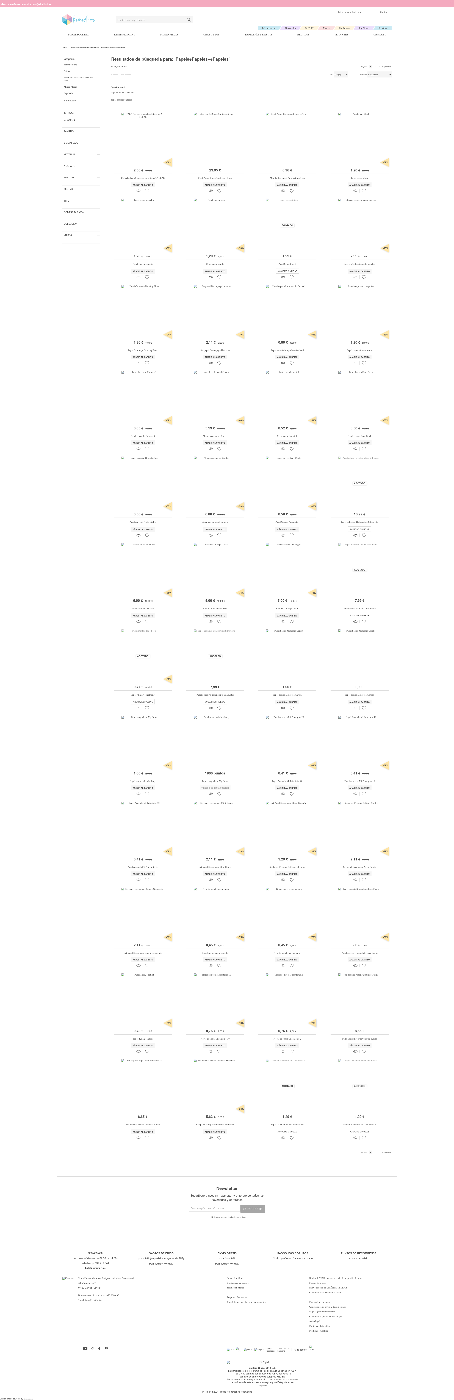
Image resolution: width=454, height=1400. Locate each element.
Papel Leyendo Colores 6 (143, 436)
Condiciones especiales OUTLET (325, 1292)
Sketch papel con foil (287, 436)
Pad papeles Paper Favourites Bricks (143, 1124)
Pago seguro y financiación (322, 1311)
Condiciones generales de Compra (325, 1316)
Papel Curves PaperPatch (287, 522)
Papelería (68, 93)
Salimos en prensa (235, 1288)
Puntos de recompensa (320, 1302)
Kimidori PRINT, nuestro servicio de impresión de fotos (335, 1278)
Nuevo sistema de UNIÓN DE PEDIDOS (328, 1288)
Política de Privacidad (319, 1326)
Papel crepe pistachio (143, 264)
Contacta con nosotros (237, 1283)
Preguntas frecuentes (237, 1297)
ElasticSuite (28, 1399)
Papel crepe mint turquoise (359, 350)
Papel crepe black (359, 178)
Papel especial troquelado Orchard (287, 350)
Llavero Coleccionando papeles (359, 264)
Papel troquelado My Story (143, 781)
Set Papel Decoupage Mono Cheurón (287, 867)
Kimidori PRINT (124, 34)
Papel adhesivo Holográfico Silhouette (359, 522)
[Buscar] (189, 19)
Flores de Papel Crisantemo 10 (215, 1038)
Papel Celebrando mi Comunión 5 (359, 1124)
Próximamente (269, 28)
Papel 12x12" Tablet (143, 1038)
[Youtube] (85, 1348)
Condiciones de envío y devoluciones (327, 1307)
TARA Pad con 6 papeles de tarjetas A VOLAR (143, 178)
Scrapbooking (78, 34)
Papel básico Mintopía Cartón (287, 694)
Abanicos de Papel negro (287, 608)
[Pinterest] (106, 1348)
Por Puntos (344, 28)
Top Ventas (364, 28)
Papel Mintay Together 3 (143, 694)
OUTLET (309, 28)
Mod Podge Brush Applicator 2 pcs (215, 178)
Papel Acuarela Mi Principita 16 (359, 781)
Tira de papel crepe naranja (287, 953)
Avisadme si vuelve (287, 271)
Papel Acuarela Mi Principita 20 (287, 781)
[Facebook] (99, 1348)
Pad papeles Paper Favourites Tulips (359, 1038)
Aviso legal (314, 1321)
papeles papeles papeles (122, 92)
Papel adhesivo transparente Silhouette (215, 694)
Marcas (326, 28)
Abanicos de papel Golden (215, 522)
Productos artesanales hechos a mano (78, 79)
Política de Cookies (318, 1331)
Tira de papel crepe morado (215, 953)
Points (67, 71)
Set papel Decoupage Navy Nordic (359, 867)
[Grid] (126, 74)
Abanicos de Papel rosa (143, 608)
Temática (383, 28)
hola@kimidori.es (93, 1300)
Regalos (303, 34)
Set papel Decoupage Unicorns (215, 350)
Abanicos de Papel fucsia (215, 608)
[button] (147, 191)
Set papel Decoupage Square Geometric (143, 953)
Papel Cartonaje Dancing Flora (142, 350)
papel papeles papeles (121, 99)
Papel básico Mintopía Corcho (359, 694)
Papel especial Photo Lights (142, 522)
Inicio (65, 47)
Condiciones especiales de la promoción (246, 1302)
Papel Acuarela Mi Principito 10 (143, 867)
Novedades (290, 28)
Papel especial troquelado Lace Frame (360, 953)
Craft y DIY (211, 34)
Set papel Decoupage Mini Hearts (215, 867)
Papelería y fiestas (258, 34)
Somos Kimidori (235, 1278)
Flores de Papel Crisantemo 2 (287, 1038)
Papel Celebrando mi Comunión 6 (287, 1124)
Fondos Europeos (317, 1283)
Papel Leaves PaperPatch (360, 436)
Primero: (363, 74)
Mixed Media (169, 34)
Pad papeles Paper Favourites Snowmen (215, 1124)
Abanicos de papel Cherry (215, 436)
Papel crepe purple (215, 264)
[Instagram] (92, 1348)
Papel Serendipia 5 (287, 264)
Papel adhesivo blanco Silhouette (360, 608)
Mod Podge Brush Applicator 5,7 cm (287, 178)
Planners (341, 34)
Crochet (379, 34)
